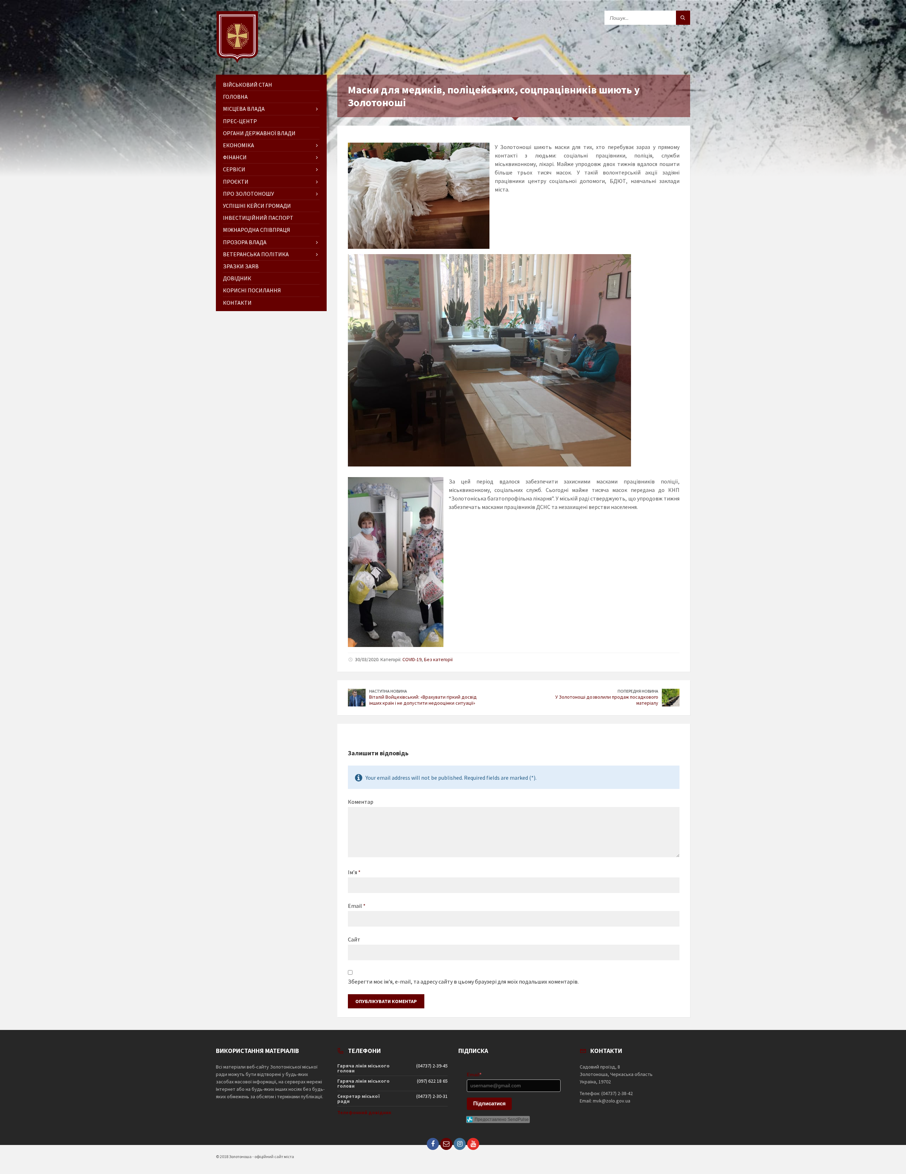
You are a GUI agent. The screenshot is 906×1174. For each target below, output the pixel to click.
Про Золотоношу (248, 193)
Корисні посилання (252, 290)
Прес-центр (240, 121)
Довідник (237, 278)
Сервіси (234, 169)
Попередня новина (638, 691)
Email (357, 905)
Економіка (238, 145)
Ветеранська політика (256, 254)
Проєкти (235, 181)
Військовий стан (247, 84)
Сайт (354, 939)
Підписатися (489, 1103)
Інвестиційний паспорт (258, 217)
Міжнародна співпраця (256, 229)
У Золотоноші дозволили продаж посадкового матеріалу (606, 700)
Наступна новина (388, 691)
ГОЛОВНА (235, 96)
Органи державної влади (259, 133)
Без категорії (438, 659)
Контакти (237, 302)
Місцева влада (244, 108)
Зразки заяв (241, 266)
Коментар (360, 801)
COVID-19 (412, 659)
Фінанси (235, 157)
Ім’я (354, 872)
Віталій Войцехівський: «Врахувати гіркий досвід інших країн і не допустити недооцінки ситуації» (423, 700)
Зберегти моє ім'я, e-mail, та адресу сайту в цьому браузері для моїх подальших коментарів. (463, 981)
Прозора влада (244, 242)
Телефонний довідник (364, 1112)
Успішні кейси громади (257, 205)
